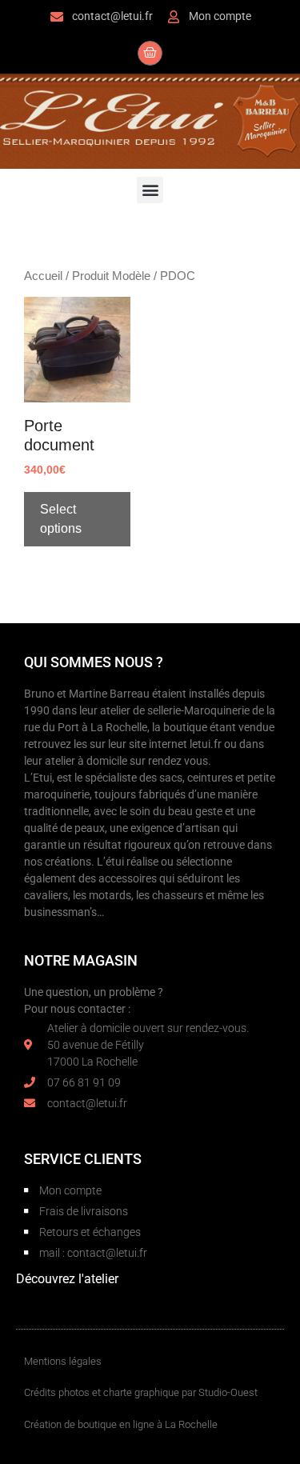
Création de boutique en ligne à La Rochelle (121, 1424)
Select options (61, 518)
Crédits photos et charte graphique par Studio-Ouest (141, 1392)
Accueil (43, 276)
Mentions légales (63, 1361)
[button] (150, 190)
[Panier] (150, 53)
